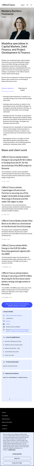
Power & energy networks (22, 331)
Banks (10, 329)
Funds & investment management (21, 329)
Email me (8, 321)
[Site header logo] (15, 5)
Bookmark (30, 307)
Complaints (4, 425)
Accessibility (5, 415)
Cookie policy (11, 449)
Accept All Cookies (17, 463)
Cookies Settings (17, 454)
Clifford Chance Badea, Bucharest (14, 315)
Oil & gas (13, 331)
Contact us (4, 428)
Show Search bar (27, 4)
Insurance (8, 331)
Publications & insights (22, 89)
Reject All (17, 458)
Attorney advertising (7, 422)
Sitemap (4, 412)
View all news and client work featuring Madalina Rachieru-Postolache (17, 305)
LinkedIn (8, 324)
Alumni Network (6, 419)
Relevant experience (8, 88)
